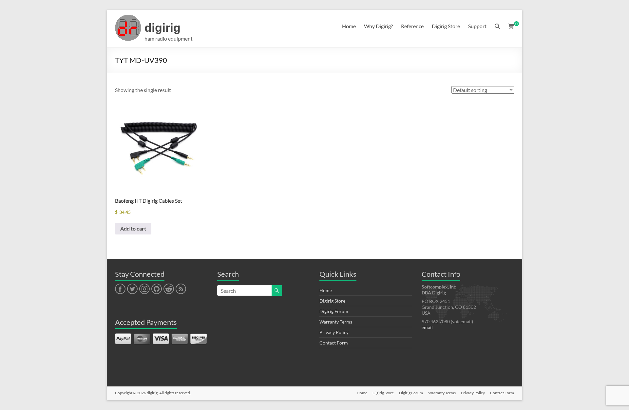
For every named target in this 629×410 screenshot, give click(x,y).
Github (155, 289)
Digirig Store (446, 26)
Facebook (120, 289)
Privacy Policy (334, 332)
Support (477, 26)
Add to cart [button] (133, 228)
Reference (412, 26)
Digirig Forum (333, 311)
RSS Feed (180, 289)
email (427, 327)
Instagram (144, 289)
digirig (162, 27)
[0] (511, 26)
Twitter (132, 289)
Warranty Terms (335, 322)
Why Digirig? (378, 26)
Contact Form (333, 342)
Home (349, 26)
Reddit (168, 289)
